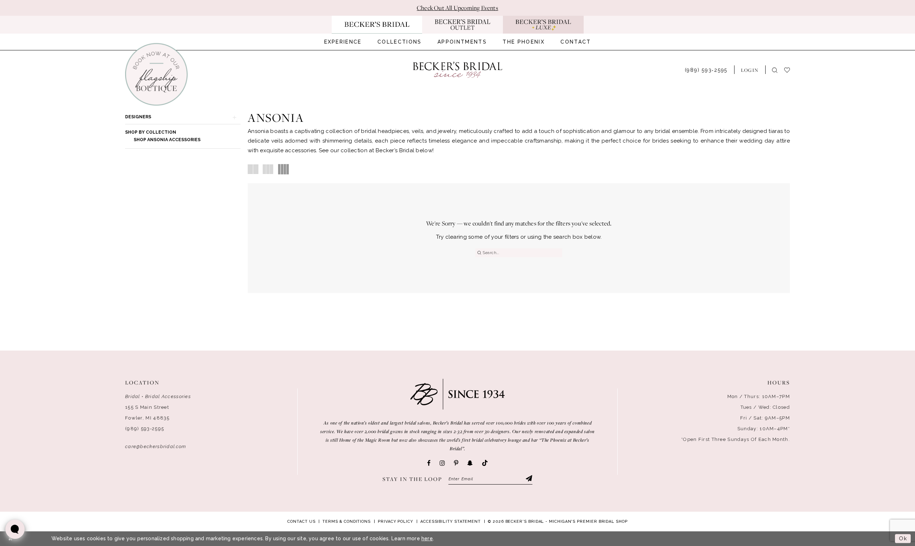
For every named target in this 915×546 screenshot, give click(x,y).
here (427, 538)
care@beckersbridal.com (155, 446)
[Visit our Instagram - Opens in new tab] (442, 463)
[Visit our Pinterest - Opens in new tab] (456, 463)
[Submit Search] (479, 252)
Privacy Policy (395, 521)
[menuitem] (343, 42)
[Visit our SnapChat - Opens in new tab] (470, 463)
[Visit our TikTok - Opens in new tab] (485, 463)
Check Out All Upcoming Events (457, 8)
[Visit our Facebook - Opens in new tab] (429, 463)
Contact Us (301, 521)
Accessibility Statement (450, 521)
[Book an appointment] (156, 74)
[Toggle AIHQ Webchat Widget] (15, 529)
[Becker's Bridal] (457, 70)
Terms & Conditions (346, 521)
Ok (903, 538)
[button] (749, 70)
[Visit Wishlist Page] (790, 69)
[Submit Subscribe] (529, 479)
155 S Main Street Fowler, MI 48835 (147, 412)
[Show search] (774, 70)
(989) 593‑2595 (144, 428)
